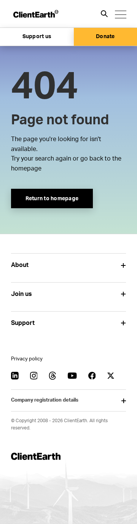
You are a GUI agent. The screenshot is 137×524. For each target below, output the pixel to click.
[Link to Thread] (52, 376)
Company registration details (44, 400)
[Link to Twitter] (111, 376)
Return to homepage (52, 198)
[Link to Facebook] (92, 376)
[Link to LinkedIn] (15, 376)
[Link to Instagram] (34, 376)
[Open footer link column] (123, 265)
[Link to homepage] (35, 14)
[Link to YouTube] (72, 375)
